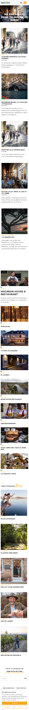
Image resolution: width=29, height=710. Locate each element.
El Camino (5, 375)
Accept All (14, 703)
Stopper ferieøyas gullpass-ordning (13, 57)
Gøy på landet (7, 621)
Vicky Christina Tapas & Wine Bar (13, 448)
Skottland (4, 397)
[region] (14, 700)
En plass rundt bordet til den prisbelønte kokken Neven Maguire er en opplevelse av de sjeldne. (14, 300)
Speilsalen (5, 326)
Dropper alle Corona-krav (13, 150)
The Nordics (4, 516)
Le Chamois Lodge (8, 474)
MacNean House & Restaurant (13, 293)
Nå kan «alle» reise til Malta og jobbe (14, 192)
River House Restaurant (11, 399)
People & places (12, 17)
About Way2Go (21, 688)
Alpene (3, 471)
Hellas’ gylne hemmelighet (12, 587)
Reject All (21, 707)
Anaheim (3, 421)
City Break (3, 619)
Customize (7, 707)
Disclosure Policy (9, 688)
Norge (2, 324)
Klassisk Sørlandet (9, 553)
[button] (21, 2)
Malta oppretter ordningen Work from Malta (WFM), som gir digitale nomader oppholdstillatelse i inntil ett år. (14, 200)
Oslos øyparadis (8, 519)
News (2, 54)
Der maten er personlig (11, 655)
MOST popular (11, 486)
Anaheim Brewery (8, 423)
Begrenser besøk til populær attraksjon (14, 103)
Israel (2, 445)
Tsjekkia (3, 373)
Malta (19, 17)
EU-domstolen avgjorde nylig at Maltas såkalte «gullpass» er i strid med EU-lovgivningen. (14, 65)
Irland (2, 288)
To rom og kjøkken (9, 351)
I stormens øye (14, 20)
